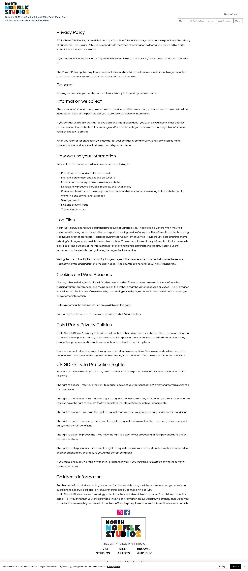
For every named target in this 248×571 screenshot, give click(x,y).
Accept (235, 566)
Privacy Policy (113, 566)
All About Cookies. (130, 314)
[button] (211, 20)
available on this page (118, 305)
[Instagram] (120, 512)
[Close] (244, 566)
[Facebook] (127, 512)
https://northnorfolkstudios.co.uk (125, 40)
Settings (222, 566)
